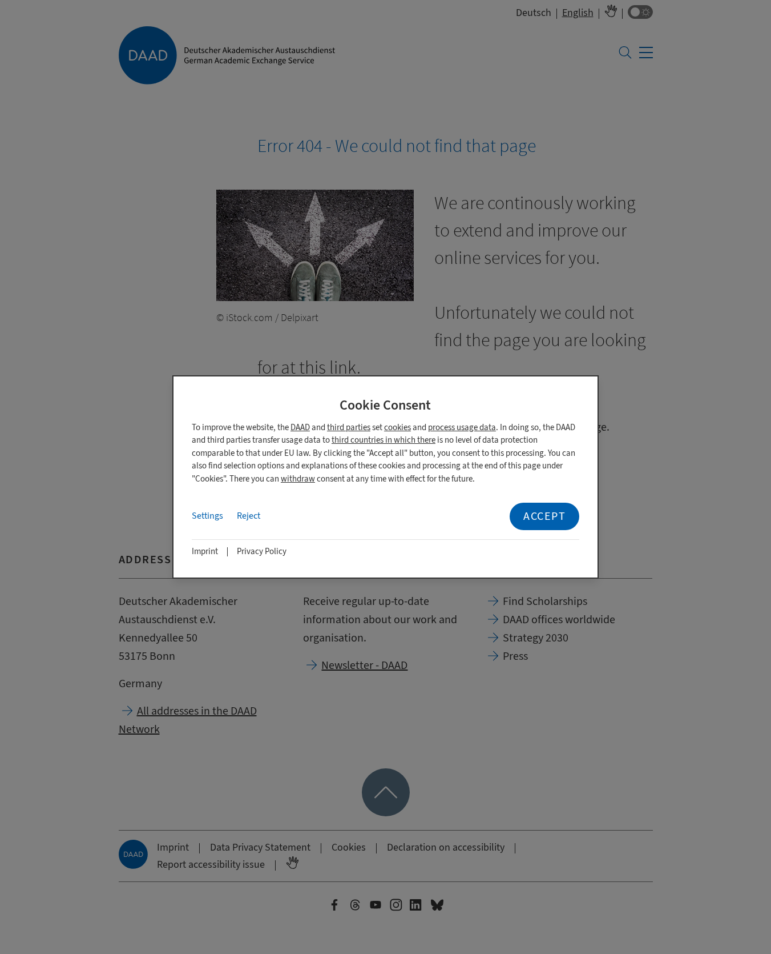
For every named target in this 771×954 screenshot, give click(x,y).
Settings (207, 516)
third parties (348, 427)
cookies (397, 427)
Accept (544, 516)
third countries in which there (383, 440)
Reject (248, 516)
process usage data (462, 427)
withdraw (298, 479)
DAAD (300, 427)
